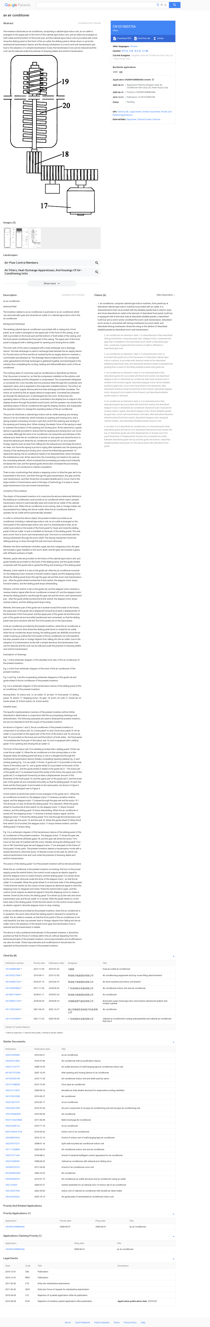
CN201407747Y (12, 1102)
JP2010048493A (13, 1114)
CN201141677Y (12, 1067)
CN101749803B (12, 1084)
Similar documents (151, 111)
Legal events (135, 111)
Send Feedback (82, 1322)
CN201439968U (12, 1055)
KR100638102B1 (13, 1173)
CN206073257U (12, 1167)
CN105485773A (13, 982)
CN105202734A (13, 975)
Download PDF (124, 38)
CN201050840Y (12, 1161)
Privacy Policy (130, 1322)
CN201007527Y (12, 1143)
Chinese (133, 46)
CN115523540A (13, 1009)
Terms (116, 1322)
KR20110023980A (13, 1120)
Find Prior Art (144, 38)
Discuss (156, 119)
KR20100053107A (13, 1131)
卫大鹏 (145, 51)
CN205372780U (12, 1061)
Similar (160, 38)
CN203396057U (12, 1179)
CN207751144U (12, 1155)
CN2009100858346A (15, 1226)
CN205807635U (12, 1137)
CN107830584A (13, 988)
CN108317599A (13, 994)
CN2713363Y (11, 1185)
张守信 (125, 51)
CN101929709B (12, 1096)
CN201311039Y (12, 1090)
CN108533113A (13, 1001)
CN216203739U (12, 1191)
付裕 (131, 51)
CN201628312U (12, 1126)
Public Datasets (101, 1322)
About (68, 1322)
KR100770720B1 (13, 1072)
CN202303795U (12, 1108)
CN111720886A (12, 1149)
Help (143, 1322)
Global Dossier (144, 119)
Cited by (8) (123, 111)
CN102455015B (12, 1078)
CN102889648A (13, 969)
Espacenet (131, 119)
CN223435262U (12, 1196)
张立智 (137, 51)
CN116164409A (13, 1018)
